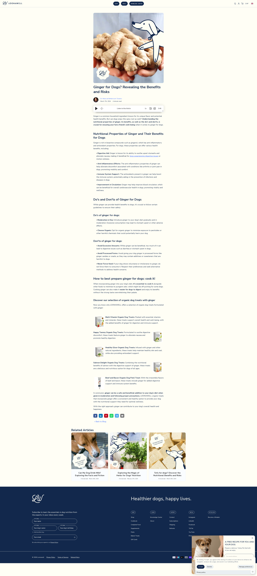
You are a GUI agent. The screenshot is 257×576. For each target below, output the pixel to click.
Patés (133, 532)
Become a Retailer (214, 517)
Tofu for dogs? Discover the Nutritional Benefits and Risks (167, 474)
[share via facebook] (95, 415)
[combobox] (252, 3)
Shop (116, 3)
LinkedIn (191, 521)
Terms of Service (63, 557)
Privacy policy (201, 572)
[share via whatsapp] (112, 415)
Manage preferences (245, 567)
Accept (200, 567)
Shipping (172, 525)
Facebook (192, 525)
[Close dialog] (252, 538)
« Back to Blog (100, 421)
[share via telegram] (117, 415)
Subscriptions (173, 521)
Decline (209, 567)
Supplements (135, 528)
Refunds (172, 528)
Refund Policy (75, 557)
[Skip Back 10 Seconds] (151, 109)
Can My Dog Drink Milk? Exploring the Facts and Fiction (89, 474)
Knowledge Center (136, 3)
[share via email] (122, 415)
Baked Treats (135, 536)
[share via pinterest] (106, 415)
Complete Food (136, 525)
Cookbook (134, 521)
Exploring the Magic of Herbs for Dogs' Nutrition (128, 474)
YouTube (191, 532)
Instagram (192, 517)
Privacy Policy (54, 542)
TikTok (191, 528)
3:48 (159, 108)
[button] (242, 4)
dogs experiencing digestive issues (144, 156)
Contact (171, 517)
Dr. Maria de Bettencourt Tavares (111, 99)
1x (145, 108)
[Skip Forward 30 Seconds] (155, 109)
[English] (252, 3)
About (124, 3)
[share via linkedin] (101, 415)
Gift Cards (134, 539)
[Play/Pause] (96, 109)
